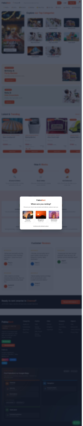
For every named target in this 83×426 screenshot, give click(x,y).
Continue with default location (41, 226)
